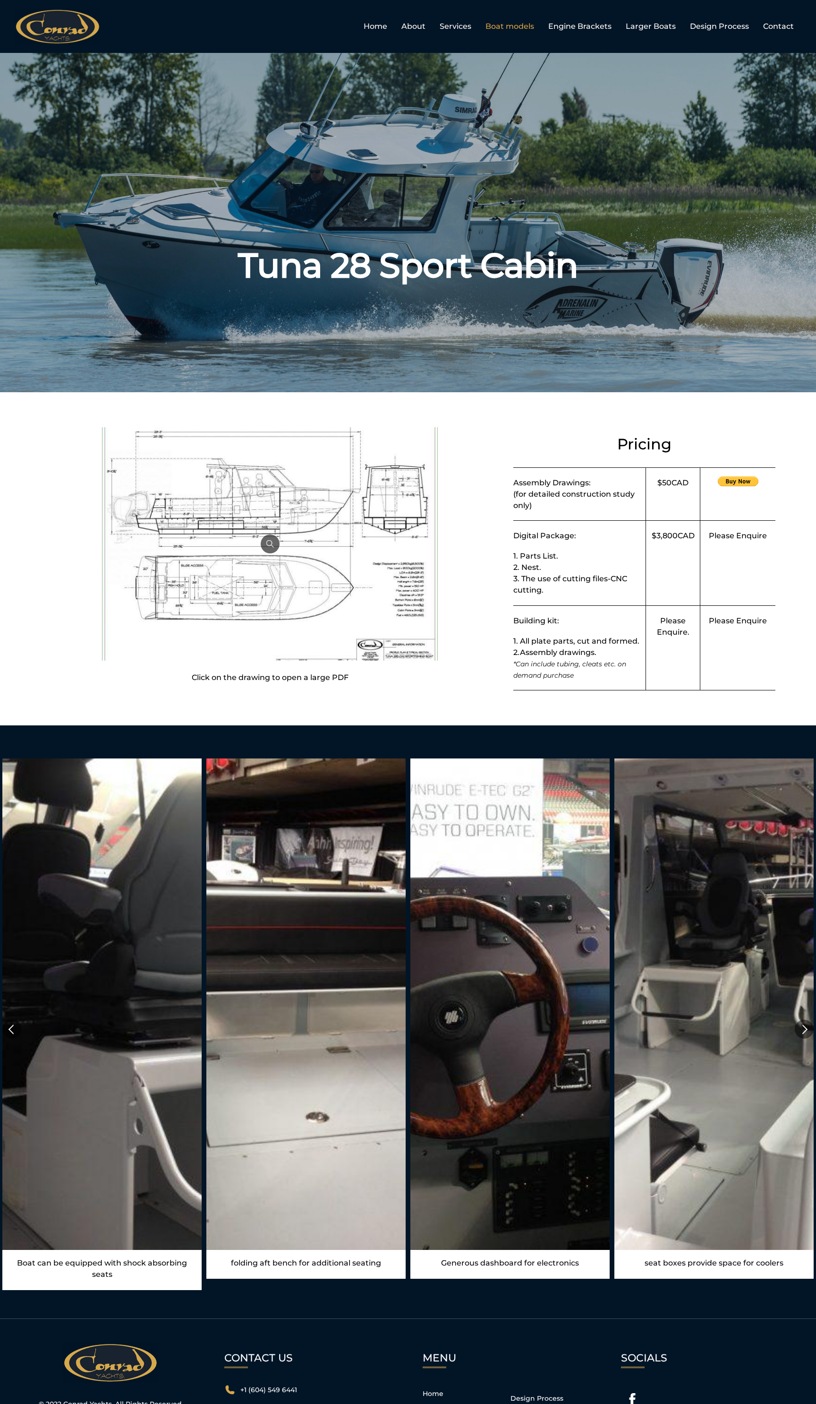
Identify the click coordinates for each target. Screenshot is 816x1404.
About (413, 26)
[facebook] (632, 1399)
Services (455, 26)
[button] (11, 1029)
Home (375, 26)
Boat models (509, 26)
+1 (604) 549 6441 (268, 1390)
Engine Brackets (580, 26)
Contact (778, 26)
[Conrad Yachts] (57, 40)
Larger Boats (651, 26)
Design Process (719, 26)
